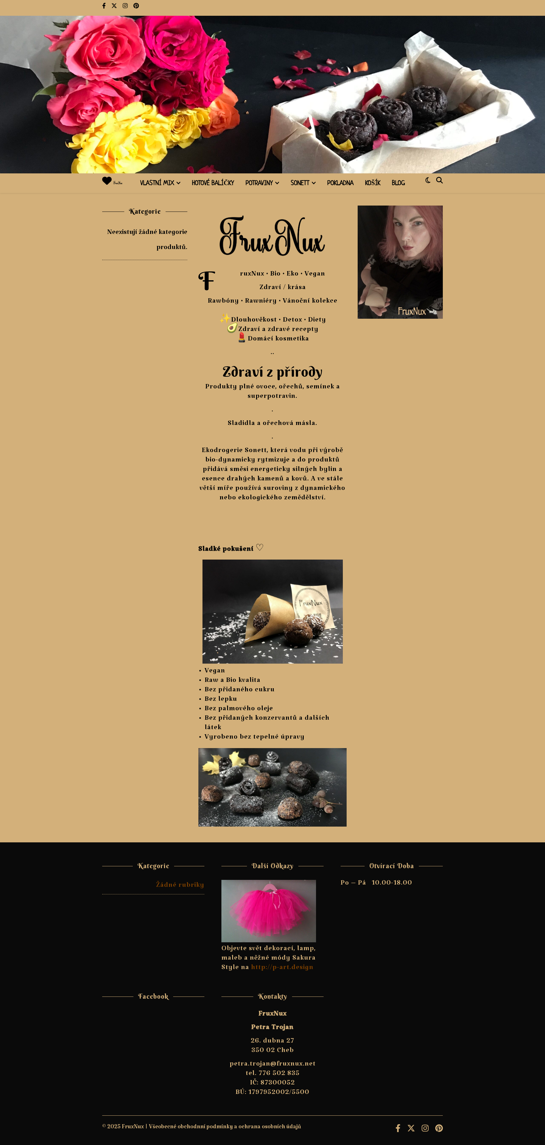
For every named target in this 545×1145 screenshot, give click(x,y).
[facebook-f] (104, 8)
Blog (398, 183)
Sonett (300, 183)
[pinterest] (136, 8)
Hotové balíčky (213, 183)
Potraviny (259, 183)
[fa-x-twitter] (114, 8)
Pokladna (340, 183)
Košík (372, 183)
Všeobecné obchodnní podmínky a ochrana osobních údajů (225, 1128)
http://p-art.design (282, 969)
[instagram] (126, 8)
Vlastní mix (157, 183)
